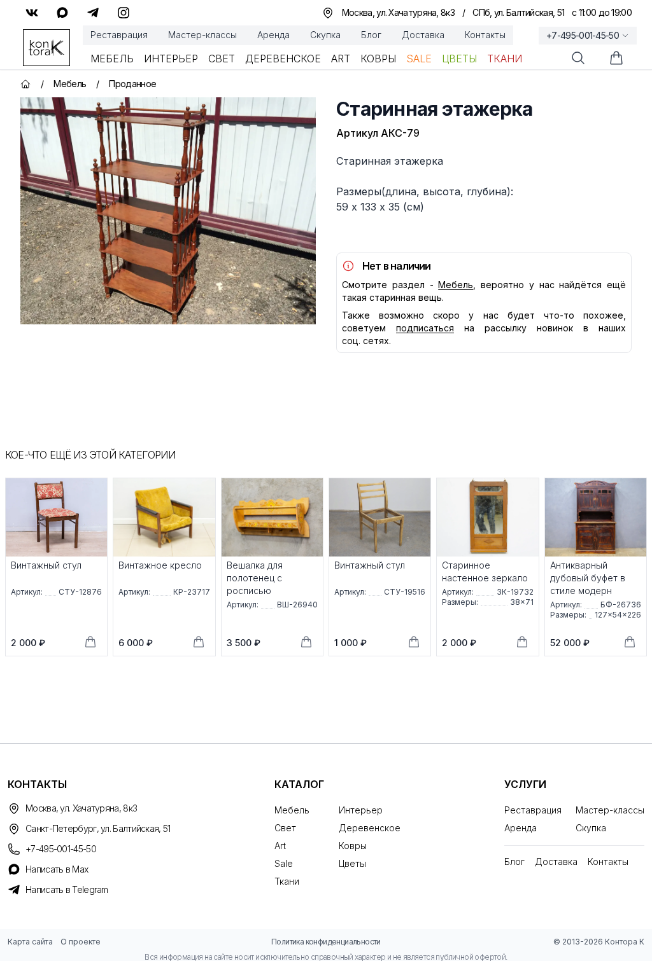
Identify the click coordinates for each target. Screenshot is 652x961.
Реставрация (119, 34)
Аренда (273, 34)
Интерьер (171, 58)
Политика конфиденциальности (326, 941)
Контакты (485, 34)
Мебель (112, 58)
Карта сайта (30, 941)
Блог (371, 34)
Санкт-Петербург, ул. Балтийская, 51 (98, 828)
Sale (419, 58)
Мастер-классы (202, 34)
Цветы (459, 58)
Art (340, 58)
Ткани (504, 58)
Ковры (378, 58)
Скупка (325, 34)
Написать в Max (56, 869)
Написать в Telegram (66, 889)
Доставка (423, 34)
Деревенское (283, 58)
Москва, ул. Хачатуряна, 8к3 (81, 808)
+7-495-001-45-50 (582, 35)
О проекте (80, 941)
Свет (221, 58)
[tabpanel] (168, 210)
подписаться (425, 327)
